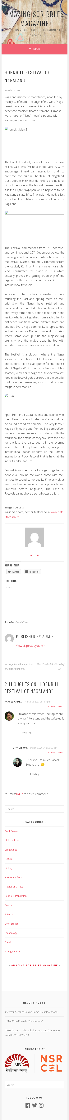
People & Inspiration (16, 896)
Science (9, 914)
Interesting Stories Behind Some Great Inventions (31, 1012)
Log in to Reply (56, 706)
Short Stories (11, 923)
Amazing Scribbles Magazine (34, 18)
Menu (36, 49)
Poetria (8, 905)
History (8, 868)
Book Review (12, 831)
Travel (8, 942)
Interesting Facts (13, 877)
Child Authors (12, 840)
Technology (11, 933)
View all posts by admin (30, 645)
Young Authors (12, 951)
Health (8, 858)
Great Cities (22, 622)
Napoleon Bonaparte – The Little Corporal (18, 666)
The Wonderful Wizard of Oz (50, 666)
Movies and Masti (14, 886)
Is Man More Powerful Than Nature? (24, 1021)
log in (19, 794)
